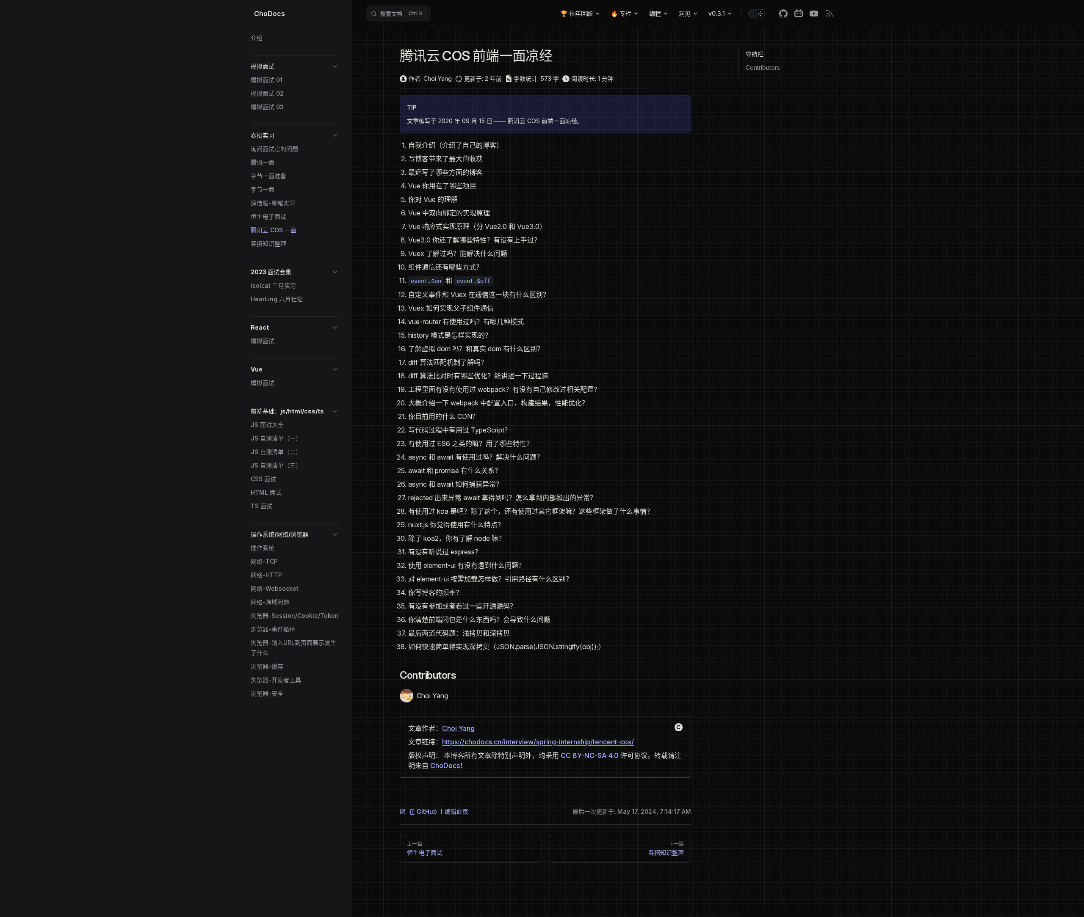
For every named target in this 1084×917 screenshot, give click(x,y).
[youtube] (813, 13)
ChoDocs (445, 765)
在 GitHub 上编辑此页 (438, 811)
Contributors (763, 67)
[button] (295, 66)
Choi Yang (458, 728)
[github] (783, 13)
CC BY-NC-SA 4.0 (590, 755)
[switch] (756, 13)
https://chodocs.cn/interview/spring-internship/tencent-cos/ (538, 742)
